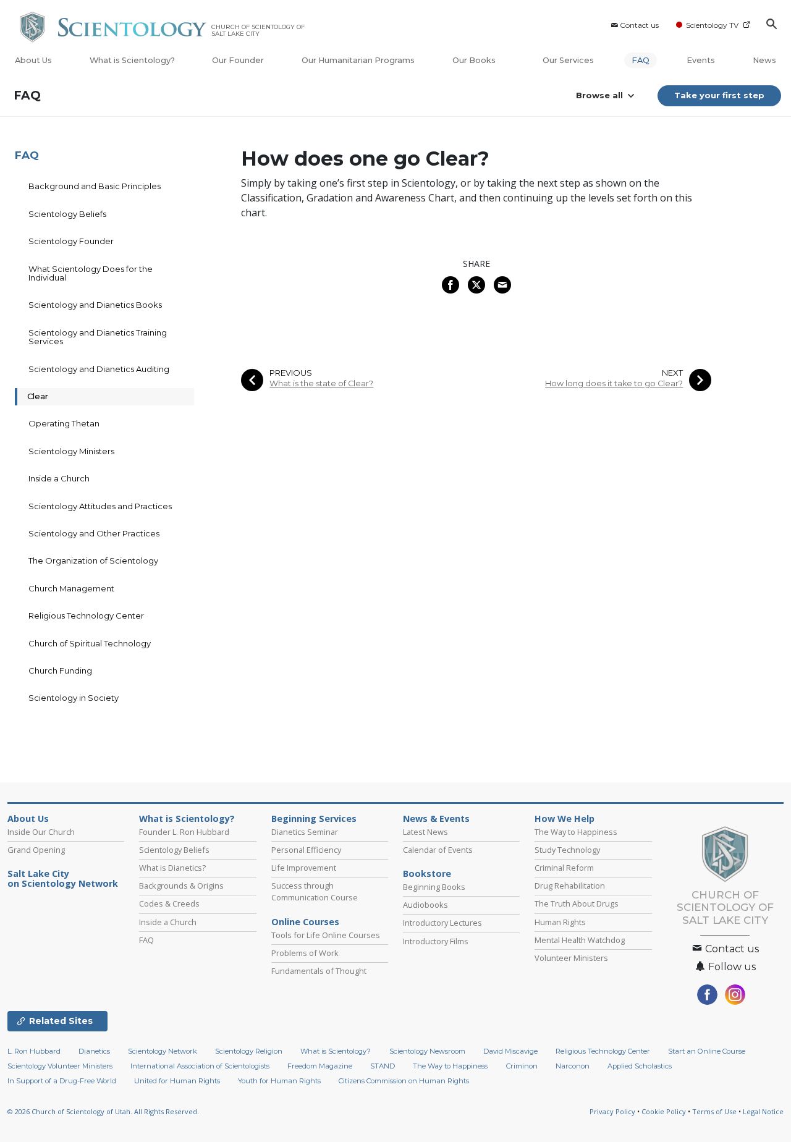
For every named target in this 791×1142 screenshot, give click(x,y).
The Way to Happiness (576, 831)
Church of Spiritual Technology (89, 643)
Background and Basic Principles (94, 186)
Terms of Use (714, 1111)
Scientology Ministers (71, 451)
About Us (33, 60)
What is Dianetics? (172, 867)
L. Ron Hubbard (34, 1051)
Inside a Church (59, 478)
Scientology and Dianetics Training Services (97, 337)
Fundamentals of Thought (318, 970)
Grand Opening (36, 849)
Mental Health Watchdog (580, 939)
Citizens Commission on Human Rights (404, 1080)
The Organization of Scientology (93, 560)
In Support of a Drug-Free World (61, 1080)
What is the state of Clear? (321, 383)
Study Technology (567, 849)
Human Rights (560, 922)
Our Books (474, 60)
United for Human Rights (177, 1080)
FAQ (640, 60)
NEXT (672, 373)
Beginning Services (314, 819)
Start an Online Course (706, 1051)
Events (701, 60)
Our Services (568, 60)
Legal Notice (763, 1111)
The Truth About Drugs (577, 903)
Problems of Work (305, 952)
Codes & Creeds (169, 903)
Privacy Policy (612, 1111)
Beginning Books (434, 886)
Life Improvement (303, 867)
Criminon (522, 1066)
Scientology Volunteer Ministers (59, 1066)
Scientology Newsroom (427, 1051)
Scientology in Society (73, 698)
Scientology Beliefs (67, 214)
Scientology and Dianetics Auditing (98, 369)
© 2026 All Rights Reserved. (103, 1111)
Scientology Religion (248, 1051)
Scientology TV (712, 25)
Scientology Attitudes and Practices (100, 506)
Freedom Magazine (319, 1066)
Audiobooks (425, 904)
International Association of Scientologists (199, 1066)
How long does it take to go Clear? (614, 383)
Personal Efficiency (306, 849)
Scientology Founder (71, 241)
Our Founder (238, 60)
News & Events (436, 819)
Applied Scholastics (639, 1066)
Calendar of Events (438, 849)
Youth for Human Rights (279, 1080)
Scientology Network (162, 1051)
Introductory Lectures (442, 922)
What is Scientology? (132, 60)
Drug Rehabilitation (570, 885)
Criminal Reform (564, 867)
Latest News (425, 831)
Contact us (639, 25)
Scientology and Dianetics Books (95, 305)
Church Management (71, 588)
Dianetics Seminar (304, 831)
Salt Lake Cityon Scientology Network (62, 879)
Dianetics (94, 1051)
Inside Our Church (41, 831)
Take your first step (719, 95)
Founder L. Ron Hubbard (184, 831)
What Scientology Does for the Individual (90, 273)
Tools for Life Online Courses (325, 935)
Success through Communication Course (314, 891)
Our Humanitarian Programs (358, 60)
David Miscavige (510, 1051)
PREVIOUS (290, 373)
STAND (382, 1066)
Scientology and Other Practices (93, 533)
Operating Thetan (63, 423)
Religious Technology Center (86, 615)
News (764, 60)
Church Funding (60, 670)
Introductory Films (435, 941)
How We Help (564, 819)
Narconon (573, 1066)
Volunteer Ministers (571, 957)
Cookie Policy (663, 1111)
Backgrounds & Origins (181, 885)
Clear (37, 396)
